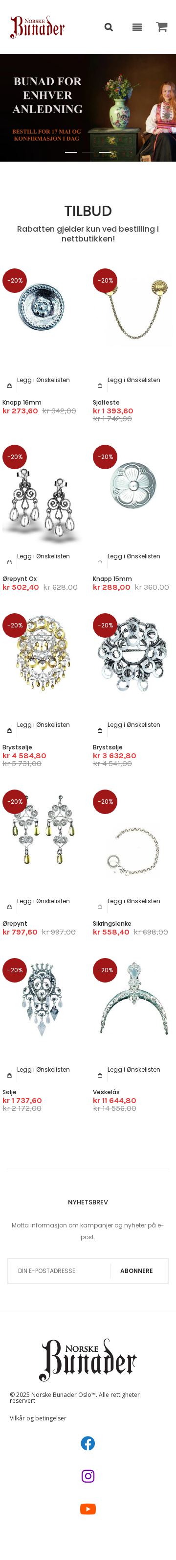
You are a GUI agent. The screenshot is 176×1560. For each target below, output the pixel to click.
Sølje (9, 1092)
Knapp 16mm (22, 402)
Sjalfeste (106, 402)
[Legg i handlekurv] (9, 385)
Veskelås (106, 1092)
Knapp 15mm (112, 579)
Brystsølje (17, 747)
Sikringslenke (112, 923)
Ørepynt (14, 923)
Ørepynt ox (19, 579)
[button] (43, 380)
